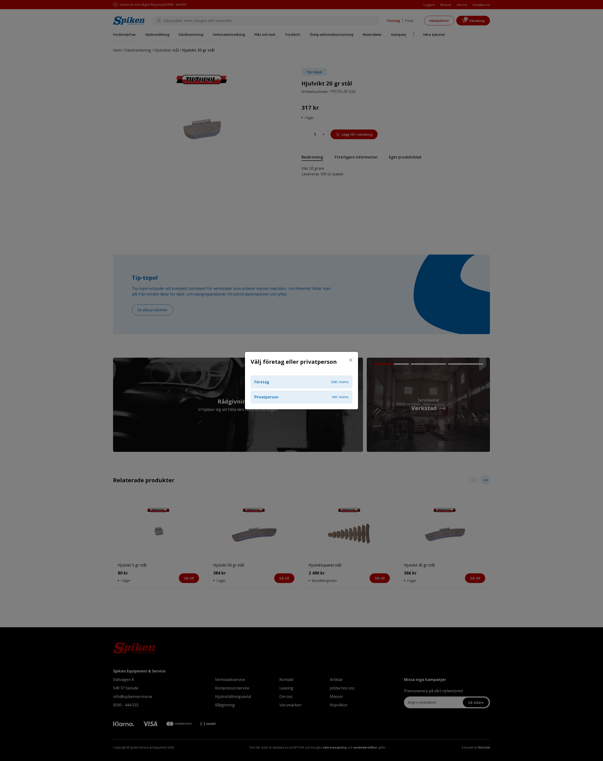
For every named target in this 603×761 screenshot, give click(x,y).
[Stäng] (350, 360)
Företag (301, 382)
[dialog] (301, 380)
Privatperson (301, 397)
